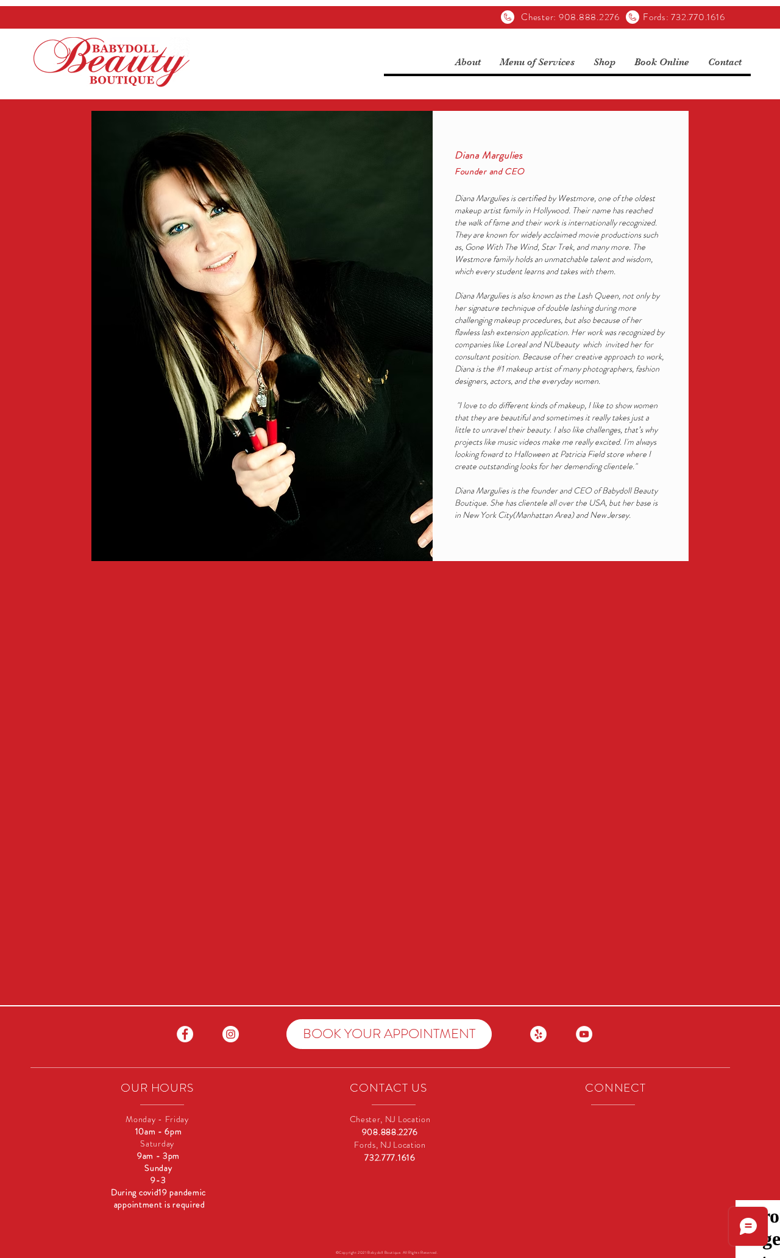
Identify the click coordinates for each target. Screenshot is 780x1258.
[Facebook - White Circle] (185, 1034)
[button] (467, 62)
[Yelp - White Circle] (538, 1034)
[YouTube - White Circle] (584, 1034)
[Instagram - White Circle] (230, 1034)
